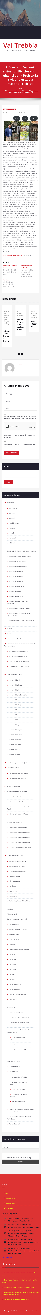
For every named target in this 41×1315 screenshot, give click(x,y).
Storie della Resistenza (18, 1092)
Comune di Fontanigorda (16, 695)
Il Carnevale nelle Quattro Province (19, 1008)
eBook (34, 118)
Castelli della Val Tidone (16, 586)
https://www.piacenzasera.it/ (12, 255)
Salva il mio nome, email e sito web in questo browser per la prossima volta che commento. (20, 408)
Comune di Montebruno (16, 705)
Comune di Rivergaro (15, 720)
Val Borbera (12, 944)
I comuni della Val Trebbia (14, 665)
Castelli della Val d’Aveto (16, 572)
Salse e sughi (13, 881)
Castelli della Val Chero (16, 562)
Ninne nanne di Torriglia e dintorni (19, 657)
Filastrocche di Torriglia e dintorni (19, 652)
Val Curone (12, 954)
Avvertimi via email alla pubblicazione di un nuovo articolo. (19, 436)
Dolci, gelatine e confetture (17, 861)
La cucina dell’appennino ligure (18, 818)
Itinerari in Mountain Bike (16, 792)
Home (20, 88)
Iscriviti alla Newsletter (13, 776)
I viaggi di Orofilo (14, 1057)
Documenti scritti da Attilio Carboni (35, 314)
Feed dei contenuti (9, 1188)
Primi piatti (12, 876)
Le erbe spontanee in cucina (15, 846)
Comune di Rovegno (15, 730)
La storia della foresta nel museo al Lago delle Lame (19, 1277)
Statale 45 (12, 935)
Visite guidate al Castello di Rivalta (20, 1211)
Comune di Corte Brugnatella (18, 685)
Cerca (6, 457)
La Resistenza (13, 1062)
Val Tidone (12, 969)
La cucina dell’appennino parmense (19, 828)
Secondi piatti (13, 886)
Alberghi (12, 503)
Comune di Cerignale (15, 675)
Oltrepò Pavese (14, 925)
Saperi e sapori (11, 997)
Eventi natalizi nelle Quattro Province (26, 267)
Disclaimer (10, 624)
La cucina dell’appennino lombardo (19, 823)
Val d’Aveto (12, 959)
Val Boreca (12, 949)
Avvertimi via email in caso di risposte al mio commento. (19, 426)
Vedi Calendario (7, 1248)
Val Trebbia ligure (14, 979)
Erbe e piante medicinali (7, 313)
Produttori (12, 528)
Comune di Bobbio (14, 670)
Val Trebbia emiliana (15, 974)
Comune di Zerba (14, 745)
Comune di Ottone (14, 710)
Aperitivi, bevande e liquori (17, 856)
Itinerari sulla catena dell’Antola (18, 804)
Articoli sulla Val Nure (19, 113)
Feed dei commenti (9, 1193)
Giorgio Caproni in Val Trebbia (18, 920)
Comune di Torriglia (15, 735)
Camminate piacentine (16, 787)
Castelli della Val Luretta (16, 577)
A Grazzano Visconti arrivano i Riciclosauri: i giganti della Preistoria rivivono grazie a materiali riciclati (21, 91)
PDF (25, 118)
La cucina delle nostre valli (14, 812)
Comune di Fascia (14, 690)
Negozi (11, 523)
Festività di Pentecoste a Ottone (34, 326)
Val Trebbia (20, 45)
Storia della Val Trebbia (13, 1051)
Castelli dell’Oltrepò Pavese (17, 552)
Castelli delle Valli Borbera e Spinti (19, 599)
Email (6, 1138)
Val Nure (6, 280)
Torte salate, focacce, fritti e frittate (19, 891)
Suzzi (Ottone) (20, 324)
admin (7, 113)
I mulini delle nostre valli (16, 1003)
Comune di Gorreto (15, 700)
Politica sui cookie (12, 904)
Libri (13, 1035)
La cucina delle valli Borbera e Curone (20, 838)
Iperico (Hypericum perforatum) (7, 324)
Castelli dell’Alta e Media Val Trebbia (20, 547)
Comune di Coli (14, 680)
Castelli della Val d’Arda (16, 567)
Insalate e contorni (14, 866)
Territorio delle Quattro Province (19, 939)
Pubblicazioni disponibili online (21, 1040)
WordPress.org (8, 1198)
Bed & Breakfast (14, 513)
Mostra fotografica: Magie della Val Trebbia (23, 1217)
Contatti (9, 619)
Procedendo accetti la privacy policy (18, 1148)
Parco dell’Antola (14, 930)
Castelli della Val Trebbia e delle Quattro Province (21, 541)
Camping (12, 518)
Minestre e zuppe (14, 871)
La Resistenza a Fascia (18, 1079)
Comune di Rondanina (15, 725)
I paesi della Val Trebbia (13, 758)
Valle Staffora (13, 989)
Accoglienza (10, 493)
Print (16, 118)
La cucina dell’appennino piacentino (19, 833)
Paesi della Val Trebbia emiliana (20, 314)
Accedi (6, 1183)
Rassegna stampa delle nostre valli (17, 909)
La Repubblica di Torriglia (19, 1067)
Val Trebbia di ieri (14, 1114)
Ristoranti (12, 533)
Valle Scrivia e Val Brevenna (17, 984)
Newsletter (10, 899)
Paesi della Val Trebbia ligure (17, 768)
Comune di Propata (15, 715)
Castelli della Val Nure (15, 581)
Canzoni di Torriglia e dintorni (18, 647)
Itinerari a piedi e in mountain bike (17, 781)
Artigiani (12, 508)
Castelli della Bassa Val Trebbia (18, 557)
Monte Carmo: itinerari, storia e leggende (16, 1289)
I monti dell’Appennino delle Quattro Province (20, 753)
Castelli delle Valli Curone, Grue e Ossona (21, 611)
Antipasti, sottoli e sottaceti (17, 851)
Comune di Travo (14, 740)
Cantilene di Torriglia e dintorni (18, 642)
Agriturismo (13, 498)
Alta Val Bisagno (14, 915)
